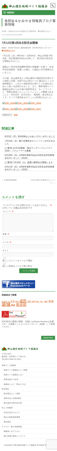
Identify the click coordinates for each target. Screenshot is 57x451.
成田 (23, 301)
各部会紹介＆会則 (11, 379)
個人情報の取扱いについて (15, 436)
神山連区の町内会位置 (13, 403)
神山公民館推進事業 (12, 417)
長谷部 (21, 305)
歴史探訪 (7, 422)
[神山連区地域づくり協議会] (25, 5)
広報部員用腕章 (9, 180)
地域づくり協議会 (9, 365)
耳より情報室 (7, 408)
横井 (46, 301)
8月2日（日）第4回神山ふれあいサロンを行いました (30, 136)
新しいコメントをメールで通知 (17, 260)
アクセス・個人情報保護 (12, 427)
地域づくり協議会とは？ (14, 375)
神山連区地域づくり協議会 (25, 445)
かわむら (6, 301)
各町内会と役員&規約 (12, 398)
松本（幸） (39, 301)
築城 (15, 115)
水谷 (51, 301)
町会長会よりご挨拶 (12, 394)
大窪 (12, 301)
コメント (8, 211)
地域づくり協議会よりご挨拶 (15, 370)
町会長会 (5, 389)
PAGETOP (48, 338)
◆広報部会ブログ (8, 50)
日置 (29, 301)
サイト (5, 250)
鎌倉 (13, 305)
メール (7, 242)
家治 (17, 301)
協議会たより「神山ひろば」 (15, 384)
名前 (5, 234)
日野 (33, 301)
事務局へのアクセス (12, 431)
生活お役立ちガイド (12, 412)
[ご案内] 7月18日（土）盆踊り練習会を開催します (29, 162)
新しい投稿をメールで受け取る (17, 266)
